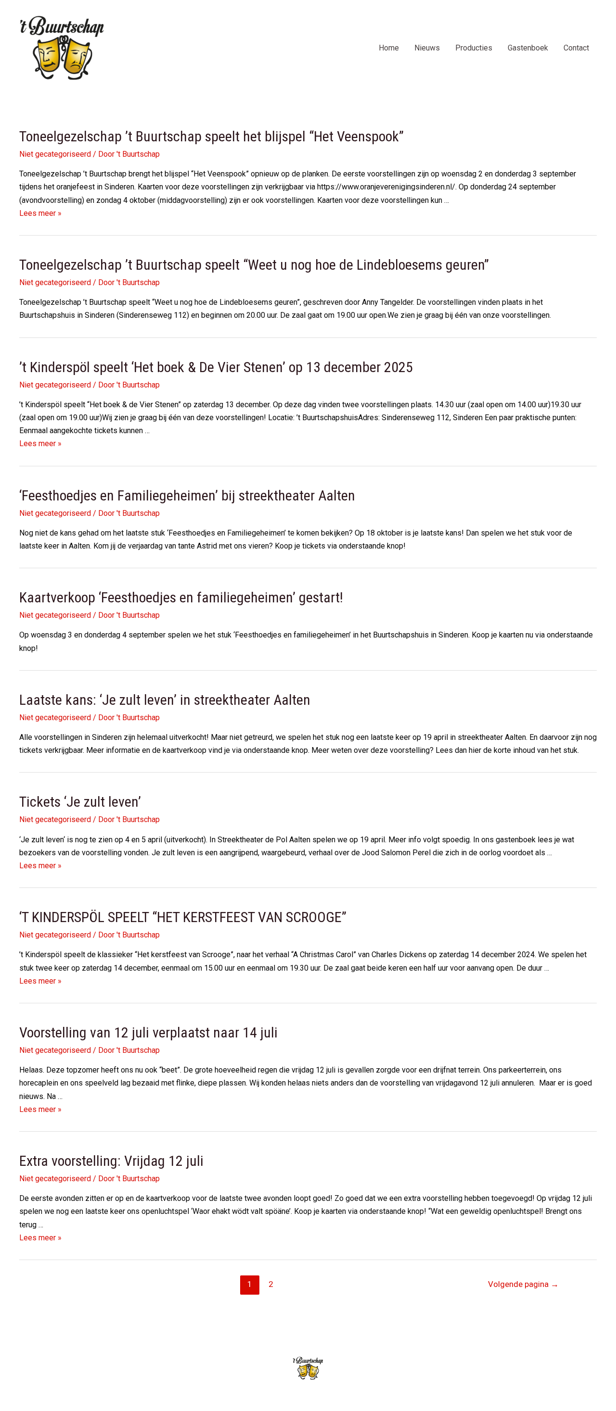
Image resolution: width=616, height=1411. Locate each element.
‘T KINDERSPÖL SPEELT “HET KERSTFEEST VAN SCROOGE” (182, 917)
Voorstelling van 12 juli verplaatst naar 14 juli (148, 1032)
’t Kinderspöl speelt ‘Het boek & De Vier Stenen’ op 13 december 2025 (216, 367)
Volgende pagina (523, 1284)
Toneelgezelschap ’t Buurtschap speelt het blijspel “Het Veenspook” (211, 136)
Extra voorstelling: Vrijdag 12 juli (111, 1160)
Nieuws (427, 47)
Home (389, 47)
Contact (576, 47)
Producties (473, 47)
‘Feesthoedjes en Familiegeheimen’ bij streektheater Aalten (187, 495)
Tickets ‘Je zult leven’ (80, 801)
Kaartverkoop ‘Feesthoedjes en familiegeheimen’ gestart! (181, 597)
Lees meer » (40, 213)
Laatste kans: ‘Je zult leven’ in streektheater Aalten (164, 699)
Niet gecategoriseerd (55, 154)
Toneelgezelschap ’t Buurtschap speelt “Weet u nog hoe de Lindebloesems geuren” (254, 264)
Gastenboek (528, 47)
